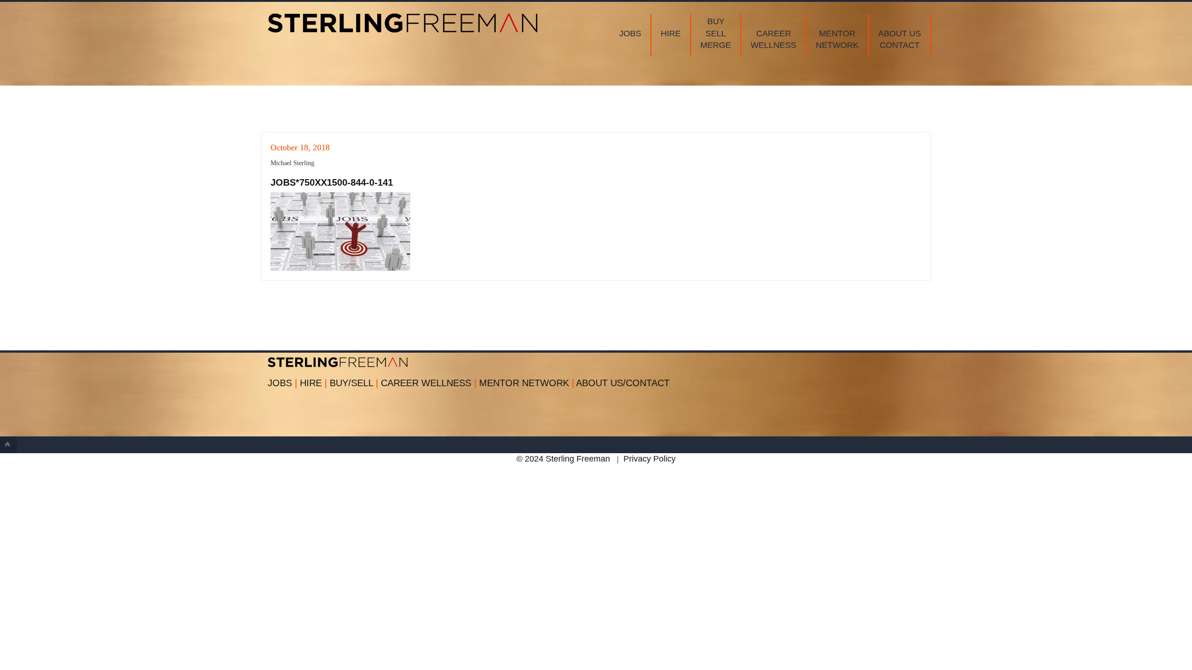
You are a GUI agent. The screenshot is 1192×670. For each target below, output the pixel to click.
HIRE (313, 383)
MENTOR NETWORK (526, 383)
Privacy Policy (649, 458)
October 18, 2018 (300, 147)
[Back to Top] (8, 444)
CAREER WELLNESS (428, 383)
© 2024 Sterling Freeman (563, 458)
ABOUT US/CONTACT (623, 383)
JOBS (282, 383)
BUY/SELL (354, 383)
